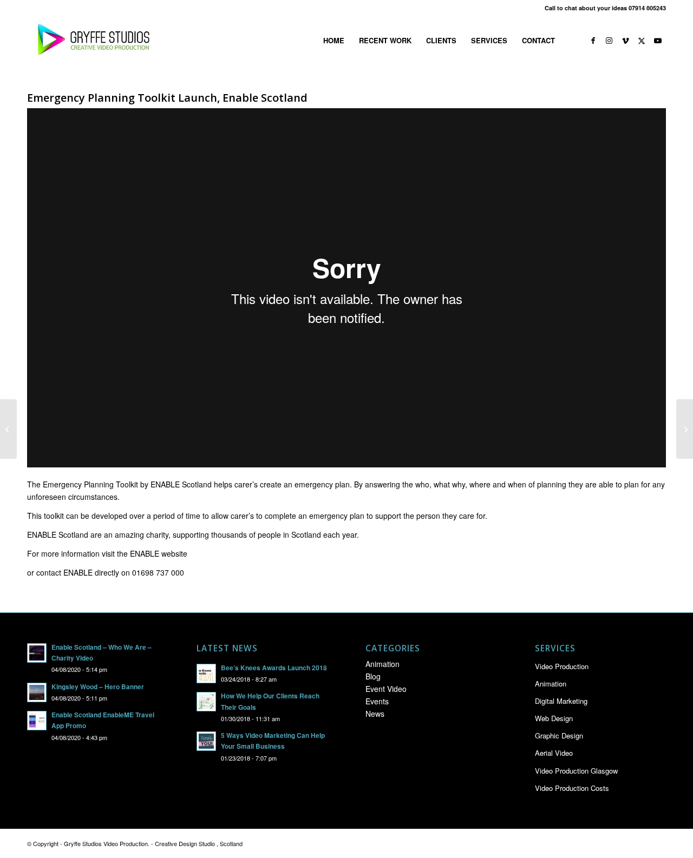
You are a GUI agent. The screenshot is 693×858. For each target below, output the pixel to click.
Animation (382, 663)
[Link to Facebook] (593, 40)
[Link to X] (641, 40)
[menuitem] (333, 40)
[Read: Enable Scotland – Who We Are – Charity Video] (37, 653)
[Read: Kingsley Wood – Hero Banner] (37, 692)
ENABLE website (158, 553)
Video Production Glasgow (576, 770)
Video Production (562, 666)
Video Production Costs (572, 788)
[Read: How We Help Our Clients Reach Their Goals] (206, 701)
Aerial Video (554, 753)
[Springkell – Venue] (8, 429)
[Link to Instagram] (609, 40)
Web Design (554, 718)
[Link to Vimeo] (625, 40)
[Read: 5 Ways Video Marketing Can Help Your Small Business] (206, 741)
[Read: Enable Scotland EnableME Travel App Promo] (37, 720)
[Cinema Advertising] (684, 429)
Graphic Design (559, 735)
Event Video (386, 688)
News (374, 713)
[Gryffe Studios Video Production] (91, 40)
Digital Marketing (561, 701)
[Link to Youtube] (658, 40)
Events (377, 701)
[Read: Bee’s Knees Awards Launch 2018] (206, 673)
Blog (373, 676)
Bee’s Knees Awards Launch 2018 (274, 667)
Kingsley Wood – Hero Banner (97, 686)
